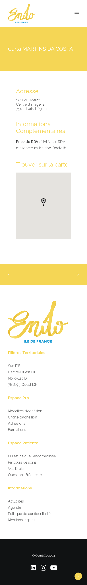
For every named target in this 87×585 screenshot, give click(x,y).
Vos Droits (16, 468)
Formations (17, 430)
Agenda (14, 507)
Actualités (16, 501)
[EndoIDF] (21, 13)
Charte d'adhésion (22, 417)
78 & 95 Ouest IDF (22, 384)
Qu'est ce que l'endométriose (32, 456)
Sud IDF (14, 366)
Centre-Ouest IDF (22, 372)
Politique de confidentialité (29, 514)
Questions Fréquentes (26, 475)
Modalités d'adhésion (25, 411)
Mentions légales (21, 520)
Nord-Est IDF (18, 378)
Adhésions (16, 423)
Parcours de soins (22, 462)
